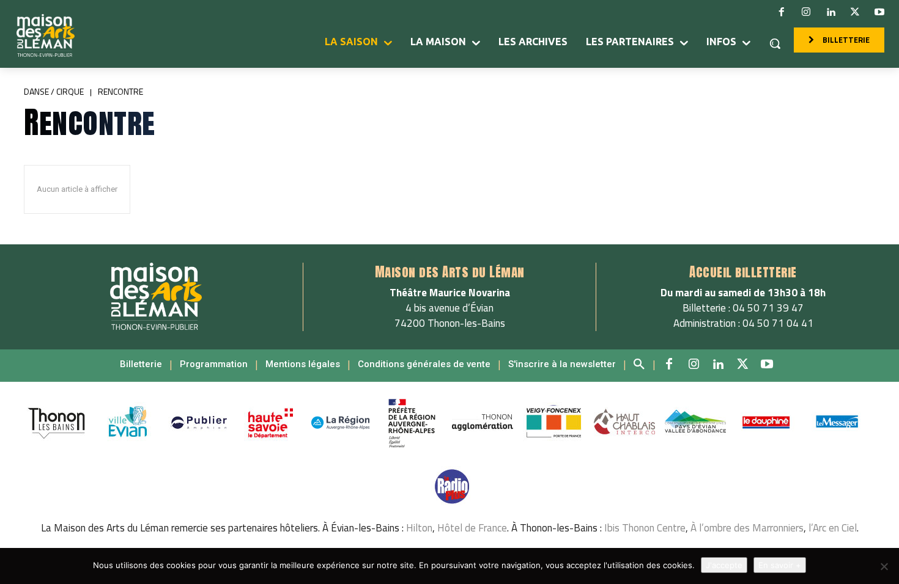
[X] (855, 12)
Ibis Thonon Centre (645, 528)
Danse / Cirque (54, 91)
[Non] (884, 566)
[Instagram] (806, 12)
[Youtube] (879, 12)
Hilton (419, 528)
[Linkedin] (830, 12)
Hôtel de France (472, 528)
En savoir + (779, 565)
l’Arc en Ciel (832, 528)
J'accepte (724, 565)
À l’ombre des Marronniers (747, 528)
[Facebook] (781, 12)
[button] (775, 43)
